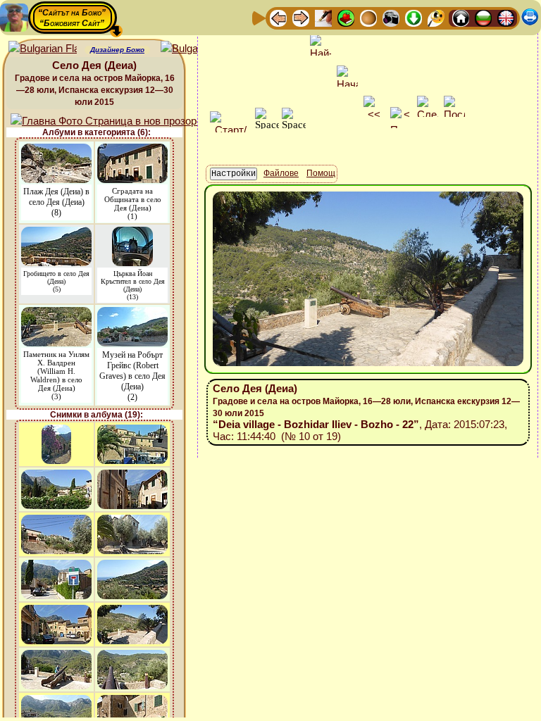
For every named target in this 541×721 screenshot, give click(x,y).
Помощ (320, 173)
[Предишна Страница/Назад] (278, 17)
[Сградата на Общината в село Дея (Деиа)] (132, 150)
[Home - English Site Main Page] (505, 17)
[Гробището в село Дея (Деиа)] (56, 233)
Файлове (281, 173)
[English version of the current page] (42, 49)
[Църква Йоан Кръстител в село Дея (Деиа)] (132, 233)
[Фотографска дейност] (391, 17)
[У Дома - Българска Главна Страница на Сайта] (483, 17)
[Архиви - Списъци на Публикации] (323, 17)
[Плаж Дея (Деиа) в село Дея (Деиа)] (56, 150)
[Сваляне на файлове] (413, 17)
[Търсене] (436, 17)
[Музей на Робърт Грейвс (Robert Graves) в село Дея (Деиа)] (132, 313)
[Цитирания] (345, 17)
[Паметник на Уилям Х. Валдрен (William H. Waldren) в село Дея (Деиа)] (56, 313)
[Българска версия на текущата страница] (194, 49)
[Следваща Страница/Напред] (300, 17)
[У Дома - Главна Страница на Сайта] (460, 17)
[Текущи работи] (368, 17)
